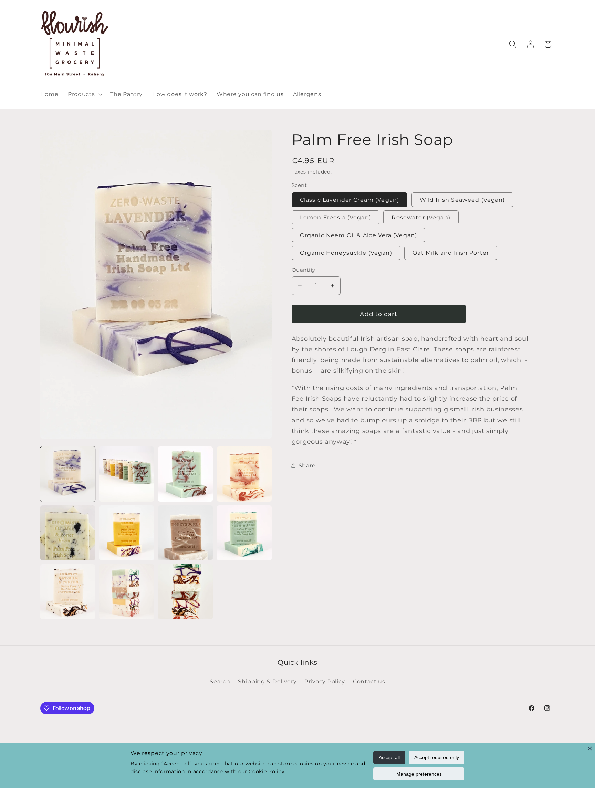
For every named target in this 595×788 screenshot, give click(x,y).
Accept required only (436, 757)
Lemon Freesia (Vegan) (335, 217)
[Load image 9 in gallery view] (67, 591)
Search (220, 681)
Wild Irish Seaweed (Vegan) (462, 199)
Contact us (369, 681)
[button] (84, 94)
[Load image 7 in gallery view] (185, 532)
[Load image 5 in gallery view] (67, 532)
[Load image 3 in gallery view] (185, 474)
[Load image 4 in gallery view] (244, 474)
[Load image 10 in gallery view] (126, 591)
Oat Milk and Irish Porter (451, 252)
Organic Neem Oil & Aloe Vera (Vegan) (358, 235)
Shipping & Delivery (267, 681)
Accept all (389, 757)
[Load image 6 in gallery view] (126, 532)
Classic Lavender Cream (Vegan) (349, 199)
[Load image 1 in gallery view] (67, 474)
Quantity (303, 270)
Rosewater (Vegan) (421, 217)
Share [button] (307, 465)
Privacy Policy (324, 681)
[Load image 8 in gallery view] (244, 532)
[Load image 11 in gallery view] (185, 591)
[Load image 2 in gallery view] (126, 474)
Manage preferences (419, 774)
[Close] (590, 748)
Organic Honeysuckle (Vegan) (346, 252)
